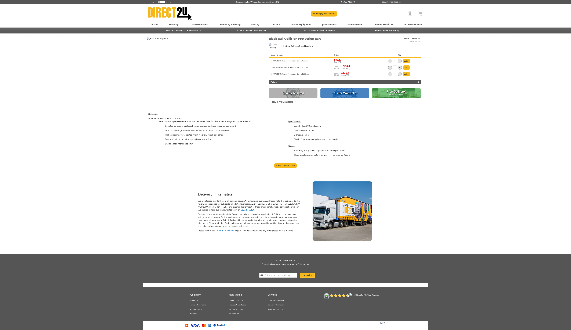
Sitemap (193, 314)
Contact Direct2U (236, 300)
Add (406, 61)
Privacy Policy (196, 309)
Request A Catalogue (237, 305)
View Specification (285, 165)
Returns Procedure (275, 309)
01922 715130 (247, 209)
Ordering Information (276, 300)
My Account (234, 314)
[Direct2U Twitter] (282, 269)
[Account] (410, 13)
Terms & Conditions (225, 230)
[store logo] (173, 13)
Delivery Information (276, 305)
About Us (194, 300)
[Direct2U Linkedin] (293, 269)
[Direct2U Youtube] (287, 269)
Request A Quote (236, 309)
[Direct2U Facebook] (277, 269)
